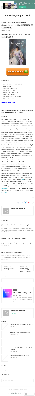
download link (5, 188)
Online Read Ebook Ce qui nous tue (11, 252)
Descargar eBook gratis (8, 102)
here (29, 184)
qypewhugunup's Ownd (17, 15)
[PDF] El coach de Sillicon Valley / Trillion (19, 355)
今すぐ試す (22, 7)
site (23, 179)
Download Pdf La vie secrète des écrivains (13, 238)
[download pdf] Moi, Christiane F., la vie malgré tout (16, 225)
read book (4, 192)
